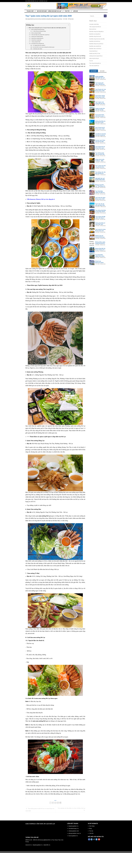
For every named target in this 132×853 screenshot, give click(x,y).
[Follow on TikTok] (94, 839)
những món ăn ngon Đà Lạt (56, 18)
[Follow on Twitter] (96, 839)
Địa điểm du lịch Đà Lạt (94, 41)
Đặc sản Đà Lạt (38, 18)
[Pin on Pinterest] (58, 803)
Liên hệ (75, 11)
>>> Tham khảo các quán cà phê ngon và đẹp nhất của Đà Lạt (46, 436)
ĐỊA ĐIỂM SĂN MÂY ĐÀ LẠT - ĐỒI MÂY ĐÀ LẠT (36, 1)
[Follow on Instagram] (91, 839)
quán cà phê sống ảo (94, 58)
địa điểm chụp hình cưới (95, 36)
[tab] (93, 71)
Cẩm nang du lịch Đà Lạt (30, 18)
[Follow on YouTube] (99, 839)
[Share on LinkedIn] (60, 803)
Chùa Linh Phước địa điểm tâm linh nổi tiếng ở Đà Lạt (43, 569)
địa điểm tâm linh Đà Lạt (95, 48)
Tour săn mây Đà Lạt (94, 65)
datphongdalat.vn (73, 826)
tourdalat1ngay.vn (73, 828)
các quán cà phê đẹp (94, 24)
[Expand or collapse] (68, 25)
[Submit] (105, 16)
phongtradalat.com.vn (74, 833)
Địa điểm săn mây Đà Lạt (95, 46)
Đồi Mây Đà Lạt (36, 126)
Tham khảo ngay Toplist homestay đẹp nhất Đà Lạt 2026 (44, 285)
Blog (90, 828)
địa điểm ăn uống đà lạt (46, 18)
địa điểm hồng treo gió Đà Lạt (96, 43)
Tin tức (67, 11)
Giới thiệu (92, 826)
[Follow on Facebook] (89, 839)
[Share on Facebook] (50, 803)
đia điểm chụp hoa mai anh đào (97, 38)
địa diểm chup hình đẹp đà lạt (96, 31)
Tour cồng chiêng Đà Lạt (95, 63)
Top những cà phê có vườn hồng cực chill (39, 505)
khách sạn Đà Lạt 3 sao (94, 53)
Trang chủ (30, 11)
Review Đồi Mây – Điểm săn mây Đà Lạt (49, 11)
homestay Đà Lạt (93, 51)
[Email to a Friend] (55, 803)
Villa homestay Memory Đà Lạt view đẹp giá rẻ (41, 199)
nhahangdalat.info (73, 831)
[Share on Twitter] (53, 803)
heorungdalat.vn (73, 835)
